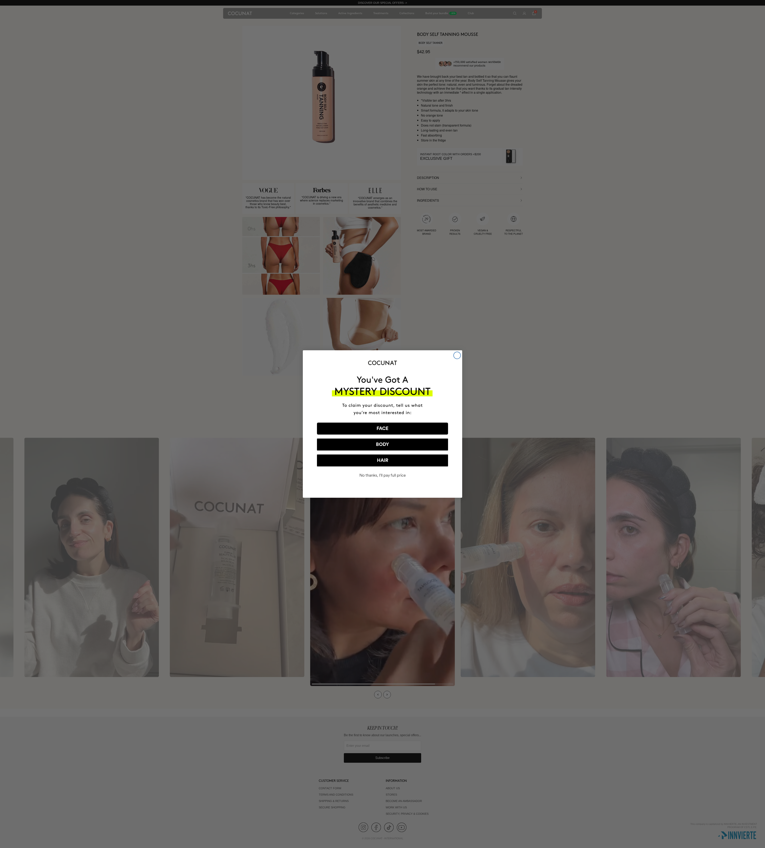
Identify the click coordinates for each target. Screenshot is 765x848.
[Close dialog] (457, 355)
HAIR (382, 460)
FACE (382, 428)
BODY (382, 444)
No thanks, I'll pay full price (382, 475)
